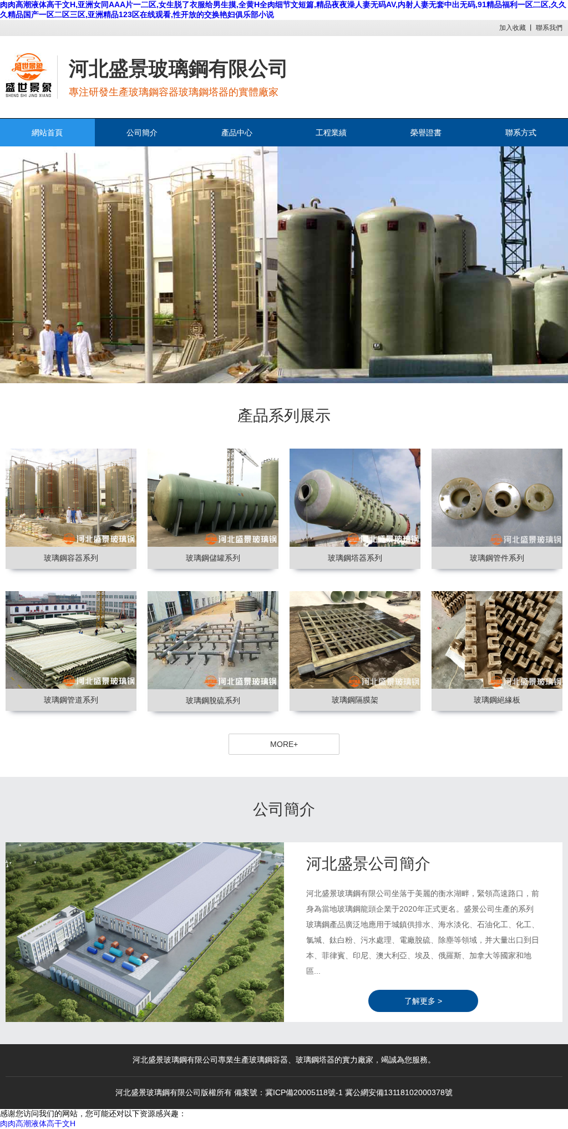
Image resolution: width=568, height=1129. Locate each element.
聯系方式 (520, 132)
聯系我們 (549, 28)
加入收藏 (512, 28)
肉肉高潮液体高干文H (37, 1123)
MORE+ (284, 744)
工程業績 (331, 132)
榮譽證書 (426, 132)
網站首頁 (47, 132)
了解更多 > (423, 1000)
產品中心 (236, 132)
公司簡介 (142, 132)
